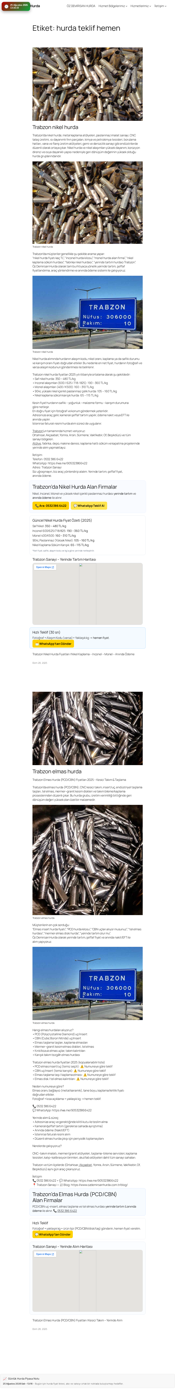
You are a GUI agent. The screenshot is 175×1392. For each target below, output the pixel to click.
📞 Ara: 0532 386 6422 (50, 506)
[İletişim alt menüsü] (165, 6)
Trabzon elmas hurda (57, 771)
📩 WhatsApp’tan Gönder (53, 644)
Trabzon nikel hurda (55, 127)
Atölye (36, 443)
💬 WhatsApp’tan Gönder (53, 1234)
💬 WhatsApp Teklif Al (88, 506)
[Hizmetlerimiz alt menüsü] (150, 6)
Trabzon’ (37, 431)
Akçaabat (85, 1165)
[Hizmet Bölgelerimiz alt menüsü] (126, 6)
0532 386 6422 (67, 1211)
